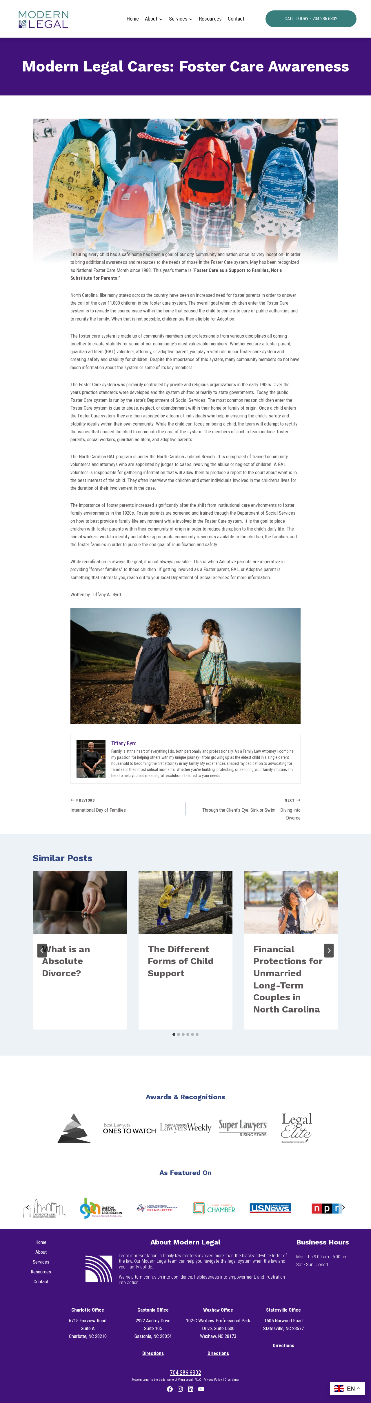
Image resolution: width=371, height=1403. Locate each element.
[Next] (329, 951)
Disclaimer (232, 1380)
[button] (74, 1128)
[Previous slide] (27, 1207)
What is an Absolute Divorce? (66, 961)
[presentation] (80, 902)
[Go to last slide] (42, 951)
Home (133, 19)
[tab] (173, 1034)
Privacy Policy (212, 1380)
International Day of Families (98, 805)
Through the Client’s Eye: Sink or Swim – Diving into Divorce (251, 809)
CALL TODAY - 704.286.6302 (311, 18)
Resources (210, 19)
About (41, 1252)
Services (41, 1262)
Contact (236, 19)
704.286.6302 (185, 1372)
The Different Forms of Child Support (181, 961)
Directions (153, 1353)
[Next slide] (343, 1207)
